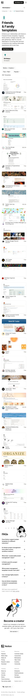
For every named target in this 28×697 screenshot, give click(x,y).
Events (7, 351)
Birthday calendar (10, 370)
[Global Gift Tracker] (14, 325)
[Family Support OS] (14, 288)
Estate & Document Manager (13, 92)
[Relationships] (14, 476)
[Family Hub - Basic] (14, 380)
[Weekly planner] (14, 457)
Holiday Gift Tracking (11, 502)
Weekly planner (9, 465)
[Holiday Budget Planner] (14, 233)
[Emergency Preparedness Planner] (14, 158)
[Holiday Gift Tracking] (14, 494)
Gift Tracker (8, 259)
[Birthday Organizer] (14, 270)
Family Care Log (9, 204)
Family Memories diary (11, 110)
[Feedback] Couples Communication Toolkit (11, 407)
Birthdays (7, 58)
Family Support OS (10, 296)
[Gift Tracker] (14, 251)
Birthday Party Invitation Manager (14, 222)
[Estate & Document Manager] (14, 84)
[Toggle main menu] (26, 2)
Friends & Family (19, 11)
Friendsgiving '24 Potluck (12, 186)
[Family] (14, 439)
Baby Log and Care (10, 129)
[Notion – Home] (2, 2)
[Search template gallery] (24, 8)
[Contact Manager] (14, 513)
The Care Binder (10, 147)
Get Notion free (7, 49)
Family (7, 447)
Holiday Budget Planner (11, 241)
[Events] (14, 344)
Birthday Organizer (10, 278)
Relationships (9, 484)
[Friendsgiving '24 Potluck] (14, 178)
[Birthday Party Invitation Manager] (14, 214)
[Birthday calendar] (14, 362)
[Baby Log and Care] (14, 121)
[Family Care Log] (14, 196)
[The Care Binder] (14, 139)
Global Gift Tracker (10, 333)
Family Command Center (12, 315)
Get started (14, 631)
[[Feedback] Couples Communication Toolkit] (14, 399)
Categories (4, 11)
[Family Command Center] (14, 307)
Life (10, 11)
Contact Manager (10, 521)
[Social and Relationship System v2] (14, 419)
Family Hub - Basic (10, 388)
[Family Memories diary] (14, 102)
